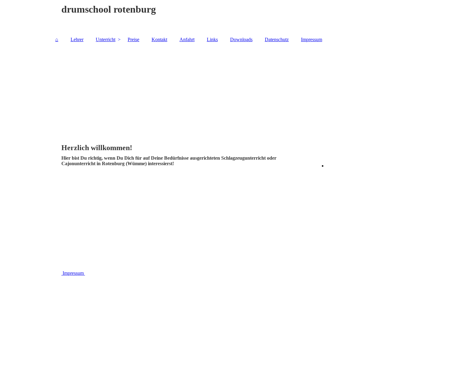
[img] (225, 89)
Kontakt (159, 39)
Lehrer (77, 39)
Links (212, 39)
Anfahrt (187, 39)
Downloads (241, 39)
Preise (133, 39)
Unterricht (105, 39)
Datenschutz (277, 39)
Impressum (311, 39)
